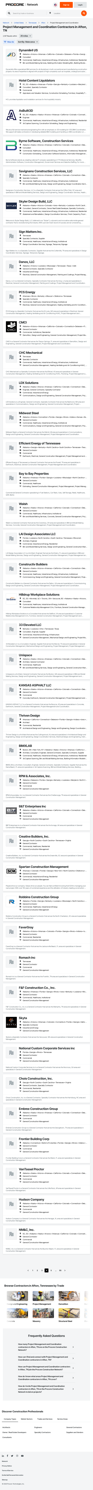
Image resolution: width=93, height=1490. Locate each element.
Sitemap (5, 1480)
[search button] (84, 13)
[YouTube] (22, 1456)
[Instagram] (17, 1456)
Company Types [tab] (10, 1419)
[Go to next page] (65, 1270)
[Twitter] (12, 1456)
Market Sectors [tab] (26, 1419)
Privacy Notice (7, 1466)
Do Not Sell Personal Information (12, 1475)
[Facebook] (7, 1456)
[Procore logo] (15, 4)
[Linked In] (3, 1456)
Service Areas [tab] (62, 1419)
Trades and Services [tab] (44, 1419)
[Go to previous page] (28, 1270)
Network (32, 4)
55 (60, 1270)
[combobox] (66, 13)
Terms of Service (7, 1470)
